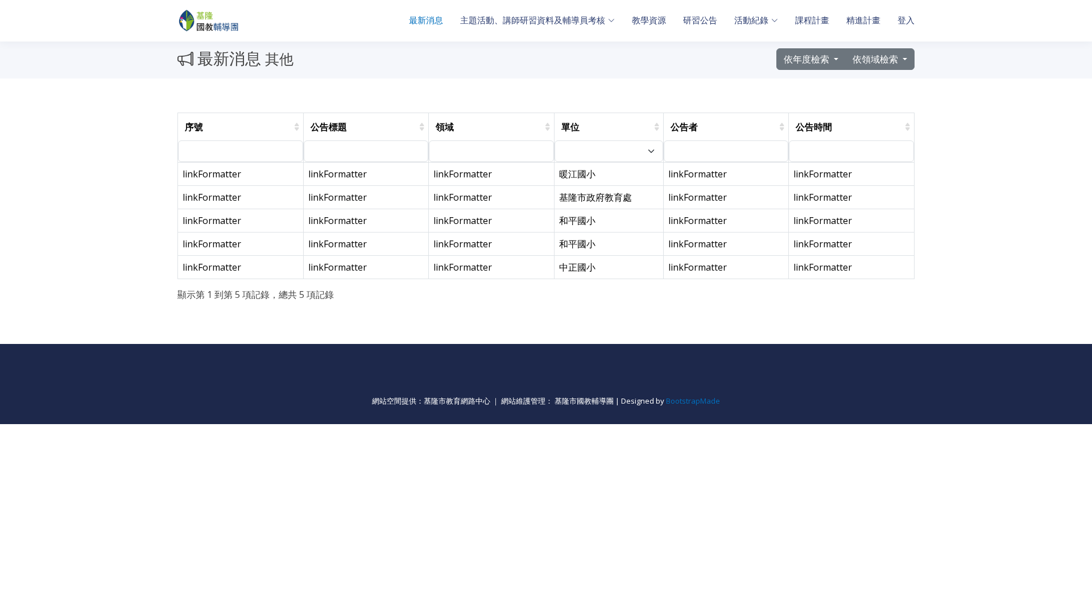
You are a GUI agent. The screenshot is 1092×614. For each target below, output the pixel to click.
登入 (906, 20)
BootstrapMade (693, 401)
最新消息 (426, 20)
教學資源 (649, 20)
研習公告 (700, 20)
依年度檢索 (808, 59)
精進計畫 (863, 20)
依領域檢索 (876, 59)
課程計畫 (812, 20)
